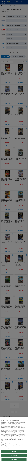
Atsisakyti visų (14, 455)
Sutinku (14, 451)
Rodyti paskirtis (14, 459)
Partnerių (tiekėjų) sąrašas (7, 448)
